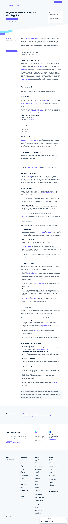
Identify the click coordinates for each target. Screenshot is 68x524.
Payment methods (9, 42)
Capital (22, 465)
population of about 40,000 (31, 273)
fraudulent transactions (50, 300)
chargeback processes (44, 157)
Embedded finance (38, 466)
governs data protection (47, 232)
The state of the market (11, 40)
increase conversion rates (42, 349)
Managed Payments (24, 483)
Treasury (22, 496)
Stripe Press (51, 484)
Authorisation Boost (24, 462)
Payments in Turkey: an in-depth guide (29, 416)
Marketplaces (37, 472)
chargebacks (29, 176)
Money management (38, 474)
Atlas (21, 460)
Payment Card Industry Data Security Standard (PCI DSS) (43, 377)
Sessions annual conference (54, 465)
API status (37, 507)
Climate (22, 468)
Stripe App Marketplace (39, 497)
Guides (50, 459)
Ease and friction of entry (11, 44)
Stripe (45, 201)
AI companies (37, 478)
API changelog (37, 509)
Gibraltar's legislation (26, 246)
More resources (9, 5)
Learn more (51, 21)
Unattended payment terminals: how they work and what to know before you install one (39, 415)
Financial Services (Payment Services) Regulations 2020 (36, 240)
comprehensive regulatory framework (30, 140)
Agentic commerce (38, 462)
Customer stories (52, 460)
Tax (21, 493)
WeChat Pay (24, 216)
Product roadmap (52, 479)
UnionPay (46, 100)
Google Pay (32, 119)
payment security (50, 42)
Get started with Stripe (11, 18)
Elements (22, 474)
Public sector (37, 490)
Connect (22, 469)
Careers (50, 481)
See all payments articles (11, 415)
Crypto (22, 471)
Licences (51, 470)
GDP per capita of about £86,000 (31, 38)
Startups (36, 460)
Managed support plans (53, 491)
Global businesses (38, 469)
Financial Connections (24, 475)
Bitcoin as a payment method (31, 145)
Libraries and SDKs (38, 510)
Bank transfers (24, 69)
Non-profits (37, 487)
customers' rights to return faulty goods (30, 180)
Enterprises (37, 459)
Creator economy (38, 480)
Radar (22, 488)
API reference (37, 506)
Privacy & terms (52, 466)
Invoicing (22, 478)
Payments (17, 5)
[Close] (66, 518)
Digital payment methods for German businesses (31, 413)
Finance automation (38, 468)
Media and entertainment (39, 485)
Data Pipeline (23, 472)
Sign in (51, 1)
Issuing (22, 480)
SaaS (36, 477)
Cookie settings (52, 473)
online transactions (45, 325)
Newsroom (51, 482)
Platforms (37, 475)
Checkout (22, 466)
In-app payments (38, 471)
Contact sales (57, 1)
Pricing (36, 1)
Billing (22, 463)
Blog (50, 462)
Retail (36, 491)
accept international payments (49, 192)
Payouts (22, 487)
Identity (22, 477)
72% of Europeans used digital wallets (34, 110)
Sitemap (50, 472)
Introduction (8, 38)
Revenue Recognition (24, 490)
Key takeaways (9, 48)
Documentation (38, 504)
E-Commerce (37, 465)
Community (51, 463)
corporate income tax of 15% (34, 167)
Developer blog (38, 513)
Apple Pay (36, 330)
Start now (9, 442)
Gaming (36, 481)
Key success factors (10, 46)
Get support (51, 489)
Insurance (36, 484)
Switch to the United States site (47, 521)
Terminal (22, 494)
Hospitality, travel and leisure (40, 483)
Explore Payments (38, 442)
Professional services (39, 488)
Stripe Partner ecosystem (39, 498)
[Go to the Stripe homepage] (7, 457)
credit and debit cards (39, 283)
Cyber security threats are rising (29, 298)
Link (21, 481)
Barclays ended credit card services (29, 103)
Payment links (23, 484)
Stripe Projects (37, 512)
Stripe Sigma (23, 491)
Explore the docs (52, 439)
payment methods (39, 66)
